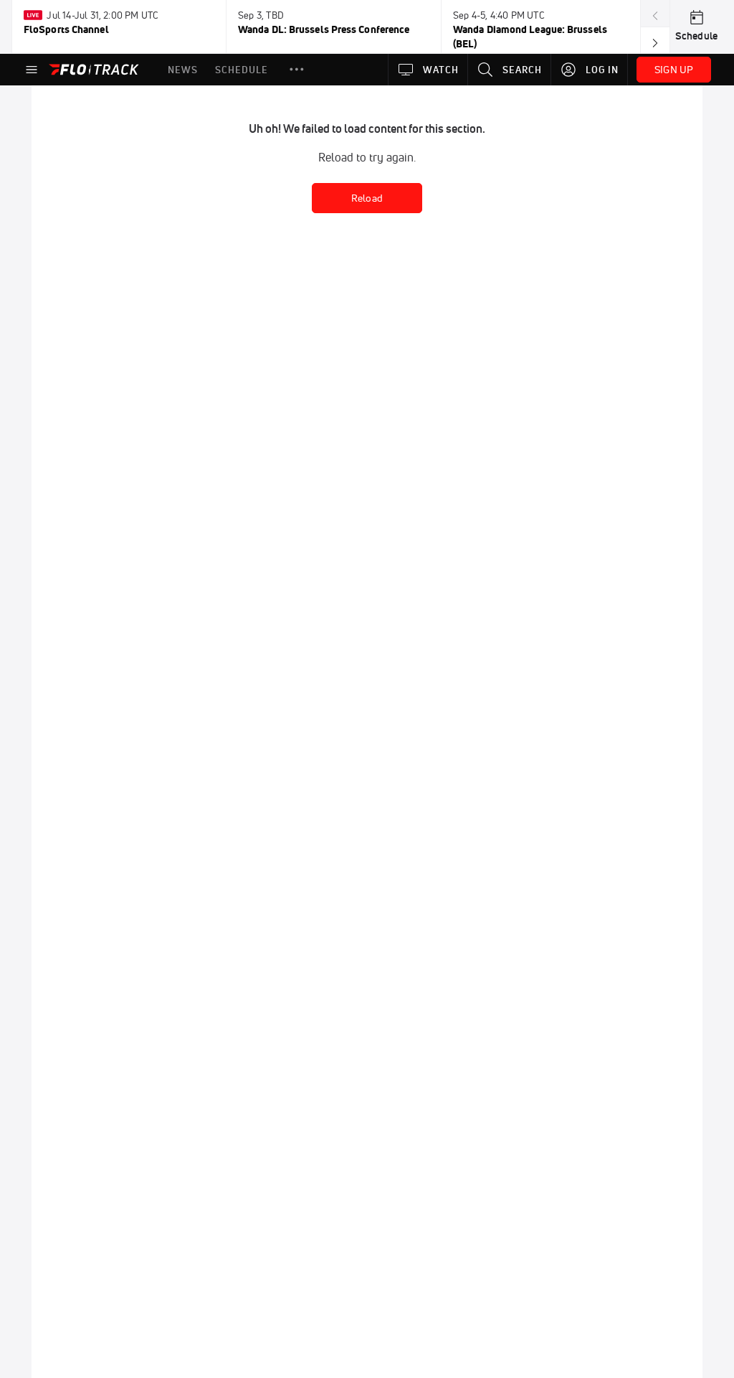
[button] (297, 69)
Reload (367, 198)
